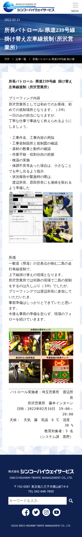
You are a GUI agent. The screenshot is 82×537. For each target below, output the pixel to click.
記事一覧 (21, 59)
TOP (6, 59)
